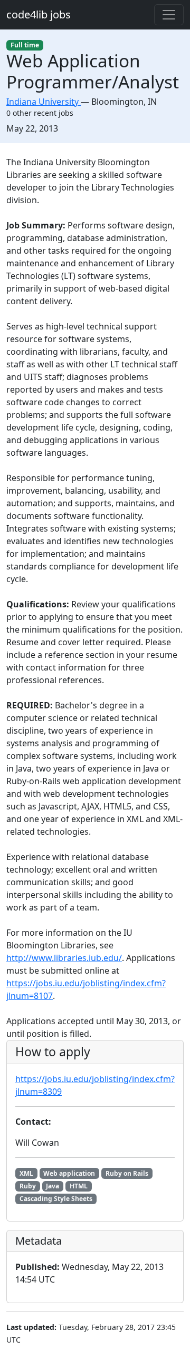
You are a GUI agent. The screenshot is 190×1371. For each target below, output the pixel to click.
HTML (79, 1186)
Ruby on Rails (127, 1173)
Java (52, 1186)
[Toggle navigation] (169, 14)
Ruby (28, 1186)
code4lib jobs (38, 14)
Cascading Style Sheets (56, 1198)
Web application (69, 1173)
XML (26, 1173)
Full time (25, 45)
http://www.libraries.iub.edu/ (64, 958)
